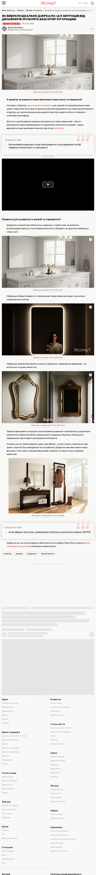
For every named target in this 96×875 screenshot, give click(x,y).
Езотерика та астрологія (60, 728)
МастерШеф (55, 798)
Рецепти (5, 830)
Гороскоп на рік (56, 843)
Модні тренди (8, 789)
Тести (52, 736)
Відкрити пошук (92, 3)
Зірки (5, 699)
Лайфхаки (6, 818)
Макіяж (5, 744)
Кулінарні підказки (9, 838)
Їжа (3, 834)
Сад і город (7, 814)
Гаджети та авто (57, 744)
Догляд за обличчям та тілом (14, 736)
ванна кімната (47, 554)
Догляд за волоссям (10, 740)
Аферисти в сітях (57, 802)
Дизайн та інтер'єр (11, 24)
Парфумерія (7, 760)
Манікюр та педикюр (10, 748)
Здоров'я (5, 756)
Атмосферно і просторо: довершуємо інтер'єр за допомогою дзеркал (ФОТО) (49, 532)
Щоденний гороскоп (58, 851)
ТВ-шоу (54, 786)
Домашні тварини (9, 810)
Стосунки (7, 847)
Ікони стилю (7, 785)
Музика (5, 719)
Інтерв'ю (5, 723)
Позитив (54, 740)
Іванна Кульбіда (15, 28)
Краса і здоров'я (11, 732)
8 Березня (54, 765)
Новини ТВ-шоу (56, 790)
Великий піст (55, 769)
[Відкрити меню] (4, 3)
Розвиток (55, 699)
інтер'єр (7, 554)
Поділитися (91, 28)
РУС (86, 3)
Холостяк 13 (55, 794)
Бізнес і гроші (56, 703)
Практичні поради (9, 781)
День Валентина (57, 757)
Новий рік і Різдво (57, 761)
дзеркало (32, 554)
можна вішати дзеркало (39, 106)
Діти (4, 863)
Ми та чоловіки (8, 851)
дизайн (19, 554)
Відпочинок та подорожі (60, 732)
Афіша (54, 811)
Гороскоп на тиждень (59, 835)
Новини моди (7, 777)
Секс (4, 855)
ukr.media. (59, 128)
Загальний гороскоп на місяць (63, 839)
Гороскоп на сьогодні (59, 831)
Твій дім (6, 802)
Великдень (55, 773)
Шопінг (5, 793)
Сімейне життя (8, 859)
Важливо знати (56, 715)
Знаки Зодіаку (56, 847)
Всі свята (54, 777)
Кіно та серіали (56, 814)
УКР (80, 3)
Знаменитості (8, 707)
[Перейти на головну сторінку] (48, 3)
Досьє (4, 715)
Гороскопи (56, 827)
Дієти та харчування (10, 752)
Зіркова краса (7, 711)
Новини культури (57, 818)
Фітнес (5, 764)
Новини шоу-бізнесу (10, 703)
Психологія (55, 711)
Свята (53, 753)
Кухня (5, 827)
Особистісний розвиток (60, 707)
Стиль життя (57, 724)
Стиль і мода (9, 773)
